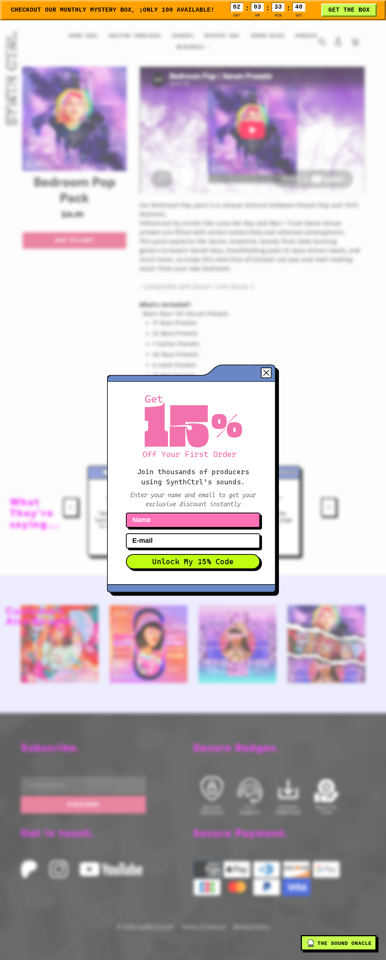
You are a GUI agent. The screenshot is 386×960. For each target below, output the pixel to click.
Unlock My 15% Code (193, 561)
